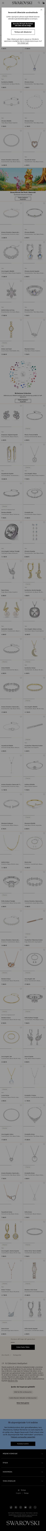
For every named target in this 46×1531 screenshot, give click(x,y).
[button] (41, 9)
